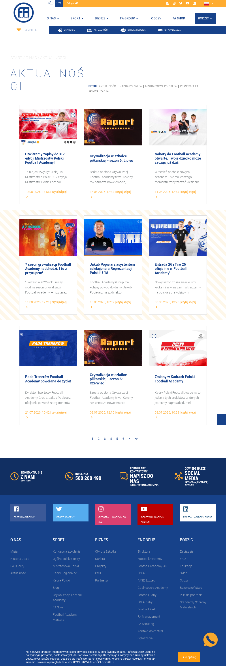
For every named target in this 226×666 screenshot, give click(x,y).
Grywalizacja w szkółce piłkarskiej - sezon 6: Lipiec (111, 158)
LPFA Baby (145, 602)
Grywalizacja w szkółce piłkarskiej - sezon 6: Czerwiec (108, 379)
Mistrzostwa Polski (66, 566)
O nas (51, 18)
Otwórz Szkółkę (105, 551)
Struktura (144, 551)
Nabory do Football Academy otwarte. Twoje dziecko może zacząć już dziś (178, 158)
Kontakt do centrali (150, 631)
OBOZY (156, 18)
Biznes (100, 18)
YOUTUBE (189, 484)
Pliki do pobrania (191, 595)
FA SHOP (179, 18)
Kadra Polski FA (131, 86)
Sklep (183, 573)
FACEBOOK (202, 482)
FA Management (148, 616)
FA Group (127, 18)
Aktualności (108, 86)
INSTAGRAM (190, 482)
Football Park (146, 609)
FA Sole (58, 607)
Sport (75, 18)
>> (136, 438)
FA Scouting (145, 624)
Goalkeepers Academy (152, 587)
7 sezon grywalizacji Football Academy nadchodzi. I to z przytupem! (48, 268)
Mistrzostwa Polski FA (161, 86)
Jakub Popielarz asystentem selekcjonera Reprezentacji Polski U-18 (112, 268)
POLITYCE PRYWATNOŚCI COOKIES (90, 662)
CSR (98, 573)
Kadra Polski (61, 580)
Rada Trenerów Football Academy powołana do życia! (48, 378)
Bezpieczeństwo (191, 587)
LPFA (141, 573)
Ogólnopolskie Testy (66, 559)
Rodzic (203, 18)
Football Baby (146, 595)
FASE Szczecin (147, 580)
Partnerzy (102, 580)
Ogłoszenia (145, 638)
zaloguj (71, 3)
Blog (56, 587)
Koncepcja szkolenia (67, 551)
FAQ (183, 559)
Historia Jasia (19, 559)
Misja (14, 551)
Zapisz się (186, 551)
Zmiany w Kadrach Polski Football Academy (175, 378)
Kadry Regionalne (65, 573)
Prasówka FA (189, 86)
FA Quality (17, 566)
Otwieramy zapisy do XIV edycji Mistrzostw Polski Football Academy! (45, 158)
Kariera (100, 559)
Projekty (100, 566)
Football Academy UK (152, 566)
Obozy (184, 580)
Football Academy (149, 559)
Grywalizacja (99, 91)
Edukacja (186, 566)
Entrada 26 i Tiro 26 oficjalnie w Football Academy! (170, 268)
